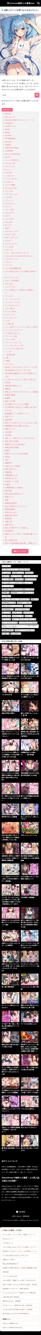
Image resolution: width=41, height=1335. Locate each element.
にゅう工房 (9, 209)
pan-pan (8, 142)
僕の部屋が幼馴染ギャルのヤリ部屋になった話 (18, 589)
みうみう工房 (10, 234)
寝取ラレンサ (10, 429)
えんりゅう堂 (10, 163)
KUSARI (8, 135)
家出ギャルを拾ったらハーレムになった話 (21, 423)
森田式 (7, 450)
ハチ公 (7, 321)
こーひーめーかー (12, 179)
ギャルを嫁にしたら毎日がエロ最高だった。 (17, 583)
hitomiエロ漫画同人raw (10, 1323)
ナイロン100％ (10, 311)
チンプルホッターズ (12, 305)
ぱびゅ (7, 216)
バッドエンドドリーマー (14, 330)
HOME (21, 1212)
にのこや (8, 206)
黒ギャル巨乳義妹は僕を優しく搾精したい (21, 543)
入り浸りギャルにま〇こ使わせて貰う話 (20, 379)
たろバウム (9, 191)
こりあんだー (10, 176)
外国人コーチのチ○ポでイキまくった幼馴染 (21, 392)
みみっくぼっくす (12, 237)
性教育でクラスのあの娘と (15, 444)
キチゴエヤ (9, 284)
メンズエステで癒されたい (15, 348)
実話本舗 (8, 420)
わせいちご (9, 250)
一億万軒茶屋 (10, 355)
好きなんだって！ (9, 1239)
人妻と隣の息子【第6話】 (11, 1297)
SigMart (8, 145)
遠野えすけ (9, 525)
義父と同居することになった (16, 506)
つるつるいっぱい (12, 194)
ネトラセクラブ (11, 318)
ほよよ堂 (8, 222)
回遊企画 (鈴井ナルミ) (13, 386)
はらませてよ (10, 213)
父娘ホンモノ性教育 (12, 466)
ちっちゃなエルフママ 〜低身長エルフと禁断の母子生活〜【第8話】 (21, 1293)
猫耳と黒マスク (11, 469)
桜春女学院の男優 (12, 447)
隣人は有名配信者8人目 (10, 1264)
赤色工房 (8, 521)
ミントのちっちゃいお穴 (14, 345)
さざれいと (9, 182)
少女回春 (8, 432)
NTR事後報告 (10, 138)
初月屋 (7, 382)
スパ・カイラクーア (12, 299)
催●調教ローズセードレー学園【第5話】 (16, 1289)
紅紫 (6, 500)
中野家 (7, 361)
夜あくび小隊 (10, 401)
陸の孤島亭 (9, 531)
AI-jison (8, 114)
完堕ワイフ (9, 416)
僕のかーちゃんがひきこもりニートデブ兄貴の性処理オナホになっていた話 (19, 626)
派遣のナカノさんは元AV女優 (16, 453)
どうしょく (9, 200)
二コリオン (9, 364)
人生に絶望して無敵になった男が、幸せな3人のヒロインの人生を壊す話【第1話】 (21, 1280)
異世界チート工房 (12, 481)
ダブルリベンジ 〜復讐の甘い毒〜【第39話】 (18, 1305)
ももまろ (8, 240)
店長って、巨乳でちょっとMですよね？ (20, 438)
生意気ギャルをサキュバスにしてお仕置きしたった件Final (21, 1251)
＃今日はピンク (8, 1243)
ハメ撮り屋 (9, 324)
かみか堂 (8, 172)
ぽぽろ (7, 228)
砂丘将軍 (8, 491)
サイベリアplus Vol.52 (10, 1276)
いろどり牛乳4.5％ (12, 160)
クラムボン (9, 296)
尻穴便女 (8, 435)
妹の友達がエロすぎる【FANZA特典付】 (16, 1313)
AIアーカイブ (10, 117)
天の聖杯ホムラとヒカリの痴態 (17, 404)
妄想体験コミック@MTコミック (17, 413)
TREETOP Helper (12, 148)
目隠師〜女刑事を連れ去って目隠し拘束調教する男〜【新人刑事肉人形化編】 (21, 1268)
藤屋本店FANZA (11, 515)
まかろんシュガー (12, 231)
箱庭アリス (9, 497)
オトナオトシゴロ (12, 277)
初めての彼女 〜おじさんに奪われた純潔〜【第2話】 (20, 1284)
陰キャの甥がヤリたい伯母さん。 (17, 528)
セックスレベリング (12, 302)
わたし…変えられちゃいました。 (17, 253)
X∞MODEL (9, 151)
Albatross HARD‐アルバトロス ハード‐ (19, 120)
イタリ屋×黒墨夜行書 (13, 268)
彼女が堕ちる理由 (12, 441)
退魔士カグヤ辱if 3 (9, 1259)
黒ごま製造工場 (11, 540)
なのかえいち (10, 203)
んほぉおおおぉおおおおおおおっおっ (19, 256)
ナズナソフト (10, 315)
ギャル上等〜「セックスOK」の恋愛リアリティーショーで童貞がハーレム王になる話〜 (21, 1234)
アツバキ (8, 265)
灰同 (6, 460)
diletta (7, 129)
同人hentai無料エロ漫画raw (20, 3)
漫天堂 (7, 457)
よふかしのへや (11, 243)
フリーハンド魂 (11, 336)
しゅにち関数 (10, 185)
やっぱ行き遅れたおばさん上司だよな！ (16, 1255)
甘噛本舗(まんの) (11, 475)
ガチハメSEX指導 (12, 281)
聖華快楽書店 (10, 509)
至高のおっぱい (11, 512)
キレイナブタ (10, 287)
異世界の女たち (11, 478)
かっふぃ (8, 169)
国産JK (7, 389)
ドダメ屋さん (10, 308)
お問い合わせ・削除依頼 (20, 1216)
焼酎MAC (8, 463)
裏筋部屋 (8, 518)
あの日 (7, 157)
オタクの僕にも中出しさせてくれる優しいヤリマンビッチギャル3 (21, 1247)
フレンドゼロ (10, 339)
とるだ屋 (8, 197)
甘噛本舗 (8, 472)
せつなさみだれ (11, 188)
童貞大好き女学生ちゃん (14, 494)
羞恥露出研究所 (11, 503)
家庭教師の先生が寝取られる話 (17, 426)
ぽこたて (8, 225)
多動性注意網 (10, 395)
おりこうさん (10, 166)
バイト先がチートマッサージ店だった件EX (21, 327)
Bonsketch (9, 123)
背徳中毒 (6, 1272)
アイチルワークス (12, 259)
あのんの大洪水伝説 (12, 154)
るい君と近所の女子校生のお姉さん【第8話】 (18, 1309)
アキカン (8, 262)
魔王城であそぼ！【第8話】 (12, 1301)
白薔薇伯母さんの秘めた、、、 (17, 487)
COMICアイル (10, 126)
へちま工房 (9, 219)
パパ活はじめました (12, 333)
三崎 (6, 358)
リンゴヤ (8, 352)
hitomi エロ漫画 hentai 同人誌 (12, 1327)
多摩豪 (7, 398)
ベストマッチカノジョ (13, 342)
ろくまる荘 (9, 247)
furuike (7, 132)
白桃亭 (7, 484)
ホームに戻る (21, 551)
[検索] (37, 95)
